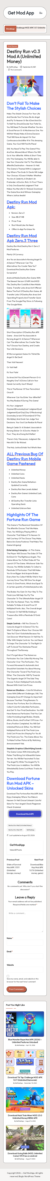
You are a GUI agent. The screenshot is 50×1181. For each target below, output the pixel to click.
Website (10, 965)
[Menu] (40, 13)
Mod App (25, 1147)
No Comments (16, 70)
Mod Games (12, 46)
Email (10, 951)
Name (10, 938)
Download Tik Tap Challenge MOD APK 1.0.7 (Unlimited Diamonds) (25, 1078)
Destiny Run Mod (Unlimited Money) (20, 825)
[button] (16, 850)
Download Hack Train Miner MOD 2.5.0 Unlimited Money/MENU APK (25, 1116)
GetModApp (30, 830)
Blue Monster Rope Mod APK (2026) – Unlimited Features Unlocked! (25, 1040)
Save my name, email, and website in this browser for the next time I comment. (23, 980)
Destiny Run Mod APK (15, 830)
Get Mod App (21, 12)
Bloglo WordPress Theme (29, 1176)
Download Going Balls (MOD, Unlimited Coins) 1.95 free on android (25, 1154)
